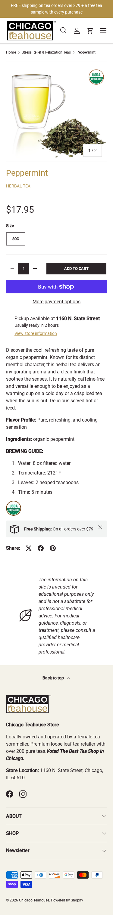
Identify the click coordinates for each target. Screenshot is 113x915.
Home (11, 52)
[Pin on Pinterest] (53, 548)
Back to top (53, 677)
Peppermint (86, 52)
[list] (56, 111)
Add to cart (76, 268)
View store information (35, 333)
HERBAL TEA (18, 186)
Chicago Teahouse (34, 900)
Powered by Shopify (67, 900)
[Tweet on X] (29, 548)
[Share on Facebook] (41, 548)
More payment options (56, 301)
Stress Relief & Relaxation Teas (46, 52)
